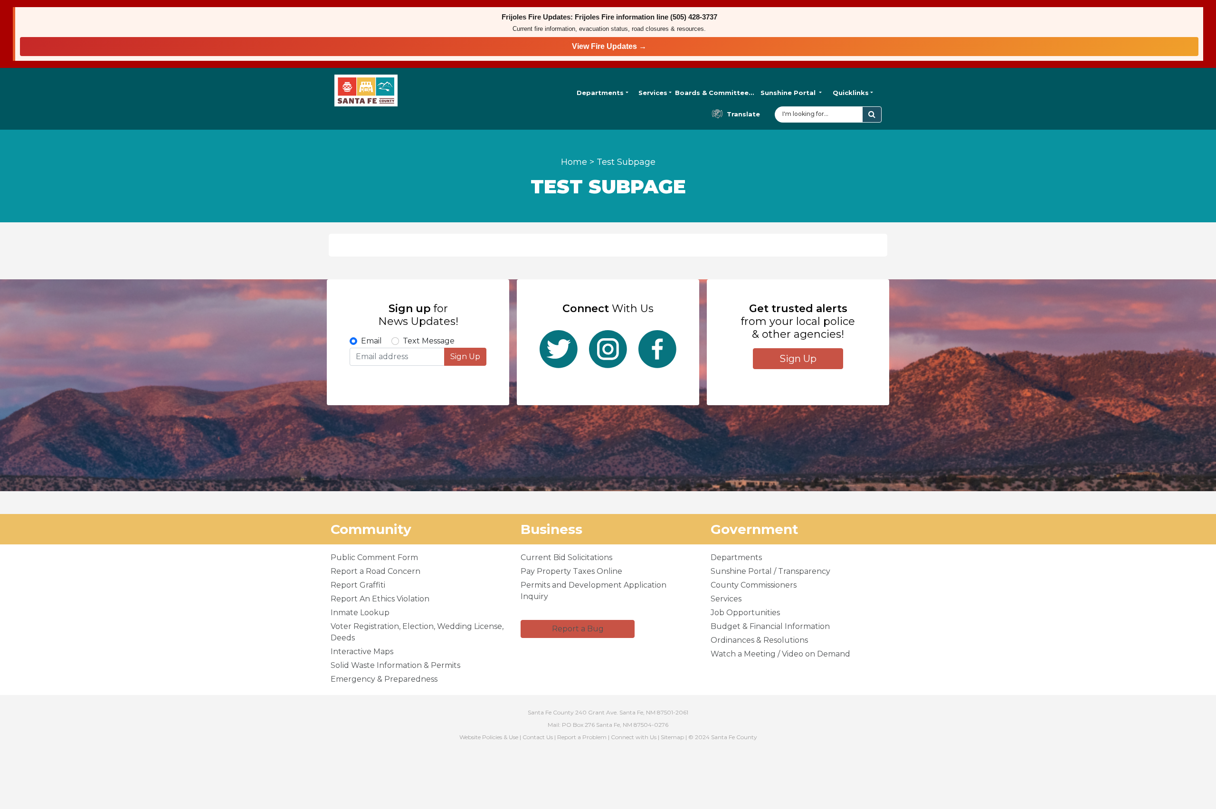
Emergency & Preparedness (384, 679)
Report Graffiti (358, 585)
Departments (600, 92)
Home (574, 162)
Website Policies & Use (488, 737)
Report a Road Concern (375, 571)
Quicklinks (851, 92)
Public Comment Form (374, 557)
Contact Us (537, 737)
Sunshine (788, 92)
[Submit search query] (872, 114)
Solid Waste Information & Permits (395, 665)
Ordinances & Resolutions (759, 640)
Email (371, 340)
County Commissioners (754, 585)
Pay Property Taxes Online (571, 571)
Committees (714, 92)
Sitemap (672, 737)
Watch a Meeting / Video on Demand (780, 653)
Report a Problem (582, 737)
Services (652, 92)
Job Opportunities (745, 612)
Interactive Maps (362, 651)
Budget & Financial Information (770, 626)
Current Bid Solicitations (566, 557)
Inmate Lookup (360, 612)
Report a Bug (578, 628)
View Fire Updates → (609, 46)
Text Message (429, 340)
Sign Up (465, 356)
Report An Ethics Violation (380, 598)
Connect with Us (633, 737)
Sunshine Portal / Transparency (770, 571)
